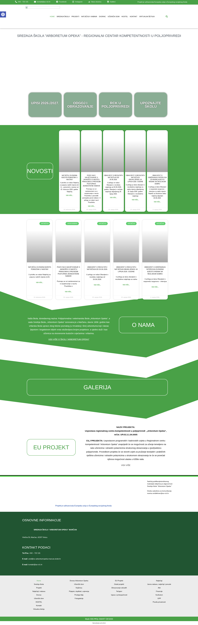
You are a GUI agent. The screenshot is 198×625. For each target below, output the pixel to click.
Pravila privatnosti (159, 602)
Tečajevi (119, 591)
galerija (97, 387)
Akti (159, 588)
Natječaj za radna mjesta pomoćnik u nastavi (69, 177)
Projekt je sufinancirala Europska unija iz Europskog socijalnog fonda (162, 2)
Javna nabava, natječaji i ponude (159, 584)
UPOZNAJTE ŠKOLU (150, 104)
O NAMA (143, 325)
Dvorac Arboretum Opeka (79, 581)
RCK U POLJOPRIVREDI (115, 104)
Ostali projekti (119, 584)
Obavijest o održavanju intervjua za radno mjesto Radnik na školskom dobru (157, 180)
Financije (159, 591)
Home (52, 16)
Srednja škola (63, 16)
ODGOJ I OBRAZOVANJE (80, 104)
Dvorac (102, 16)
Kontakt (133, 16)
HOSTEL (124, 16)
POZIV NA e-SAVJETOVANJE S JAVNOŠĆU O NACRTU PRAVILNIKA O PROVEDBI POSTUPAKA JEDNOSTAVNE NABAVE (68, 271)
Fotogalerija (79, 598)
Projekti (75, 16)
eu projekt (51, 447)
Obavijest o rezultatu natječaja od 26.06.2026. (113, 177)
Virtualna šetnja (147, 16)
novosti (40, 171)
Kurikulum (159, 595)
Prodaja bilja (78, 595)
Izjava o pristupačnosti (119, 595)
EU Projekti (119, 581)
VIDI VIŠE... (39, 282)
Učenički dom (114, 16)
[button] (167, 16)
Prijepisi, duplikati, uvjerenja (79, 591)
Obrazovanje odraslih (119, 588)
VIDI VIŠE (125, 465)
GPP (159, 598)
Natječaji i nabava (89, 16)
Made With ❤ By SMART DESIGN (99, 619)
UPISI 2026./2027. (45, 103)
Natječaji (159, 581)
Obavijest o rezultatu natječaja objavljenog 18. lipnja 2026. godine (126, 269)
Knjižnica (79, 588)
